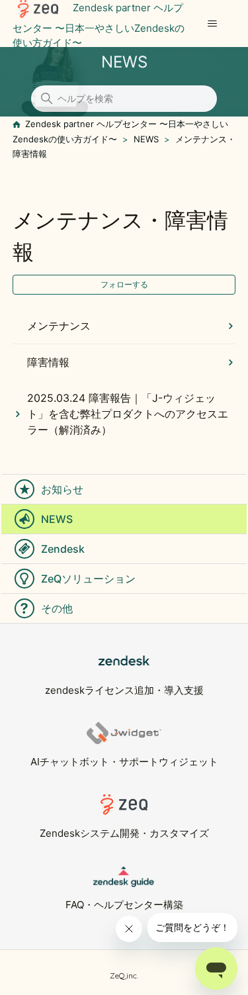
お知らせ (62, 489)
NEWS (146, 139)
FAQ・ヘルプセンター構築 (124, 904)
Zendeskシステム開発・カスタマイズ (124, 833)
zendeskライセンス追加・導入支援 (124, 690)
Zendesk (63, 548)
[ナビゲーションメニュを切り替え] (211, 23)
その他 (57, 608)
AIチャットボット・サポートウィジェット (124, 761)
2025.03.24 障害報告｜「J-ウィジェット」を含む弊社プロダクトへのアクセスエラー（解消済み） (127, 413)
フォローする (124, 284)
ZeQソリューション (88, 578)
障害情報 (48, 362)
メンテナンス (59, 325)
